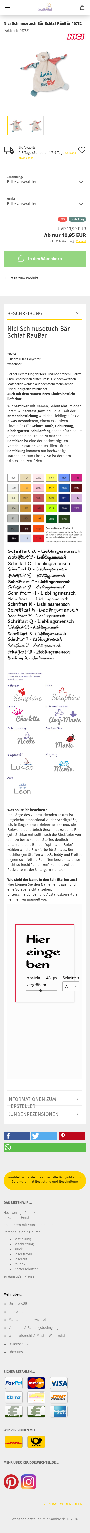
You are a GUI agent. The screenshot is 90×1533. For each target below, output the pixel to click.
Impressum (17, 1312)
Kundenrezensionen (33, 1114)
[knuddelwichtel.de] (45, 7)
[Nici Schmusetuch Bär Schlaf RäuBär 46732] (45, 70)
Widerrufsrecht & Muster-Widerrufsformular (43, 1336)
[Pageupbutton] (76, 1525)
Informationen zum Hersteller (32, 1101)
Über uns (16, 1352)
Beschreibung (25, 313)
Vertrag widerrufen (63, 1504)
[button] (17, 1136)
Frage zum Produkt (23, 278)
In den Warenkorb (45, 258)
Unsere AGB (18, 1304)
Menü (7, 7)
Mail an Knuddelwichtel (27, 1320)
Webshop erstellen (27, 1519)
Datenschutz (18, 1344)
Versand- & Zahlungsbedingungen (35, 1328)
